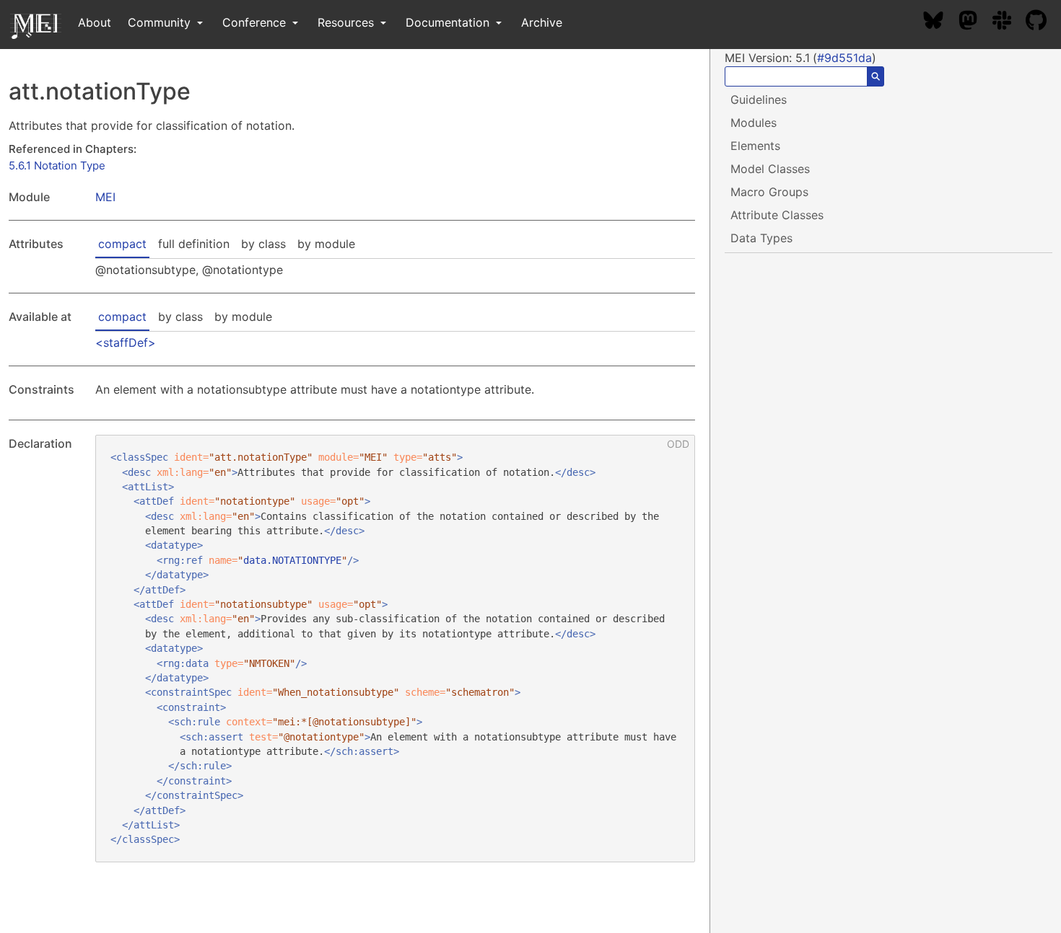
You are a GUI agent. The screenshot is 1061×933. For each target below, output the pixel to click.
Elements (755, 145)
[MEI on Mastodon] (975, 22)
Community (161, 22)
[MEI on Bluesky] (940, 22)
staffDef (125, 342)
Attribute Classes (777, 215)
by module (326, 243)
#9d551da (844, 57)
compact (122, 243)
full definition (194, 243)
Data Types (761, 238)
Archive (541, 22)
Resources (347, 22)
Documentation (449, 22)
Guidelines (758, 99)
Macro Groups (769, 192)
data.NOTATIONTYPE (292, 560)
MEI (105, 197)
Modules (753, 122)
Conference (255, 22)
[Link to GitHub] (1043, 22)
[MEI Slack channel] (1009, 22)
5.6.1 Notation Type (57, 165)
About (94, 22)
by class (263, 243)
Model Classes (770, 169)
